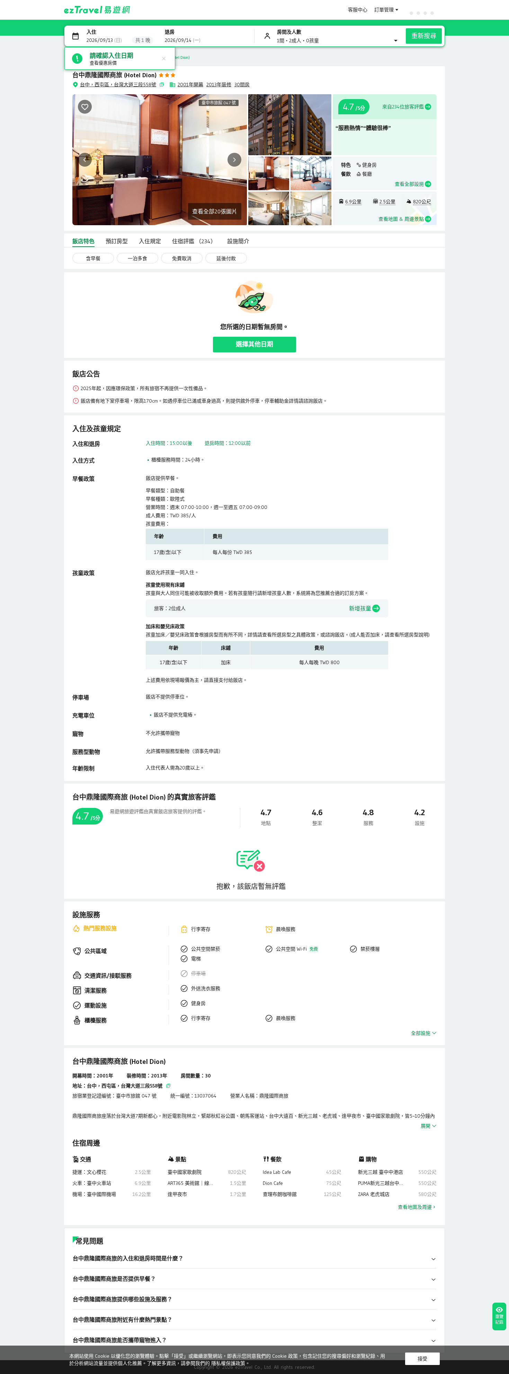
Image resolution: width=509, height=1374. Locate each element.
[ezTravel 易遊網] (97, 10)
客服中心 (357, 10)
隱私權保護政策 (228, 1363)
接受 (422, 1359)
